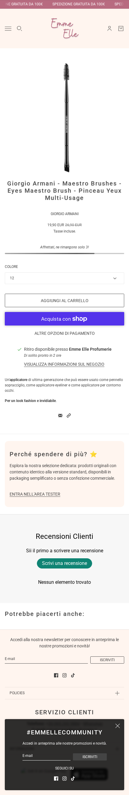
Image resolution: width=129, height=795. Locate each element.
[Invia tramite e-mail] (60, 415)
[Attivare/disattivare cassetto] (8, 29)
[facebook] (56, 778)
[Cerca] (19, 28)
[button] (68, 415)
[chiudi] (118, 726)
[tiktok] (73, 778)
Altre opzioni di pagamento (64, 333)
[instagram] (64, 778)
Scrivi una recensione (64, 563)
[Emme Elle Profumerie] (65, 29)
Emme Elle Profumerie (90, 349)
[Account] (109, 28)
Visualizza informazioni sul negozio (64, 364)
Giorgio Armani (65, 214)
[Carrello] (121, 28)
